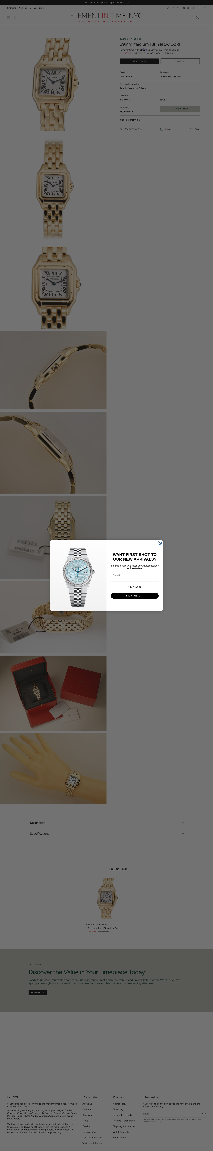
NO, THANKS (135, 587)
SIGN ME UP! (135, 595)
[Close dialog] (160, 543)
